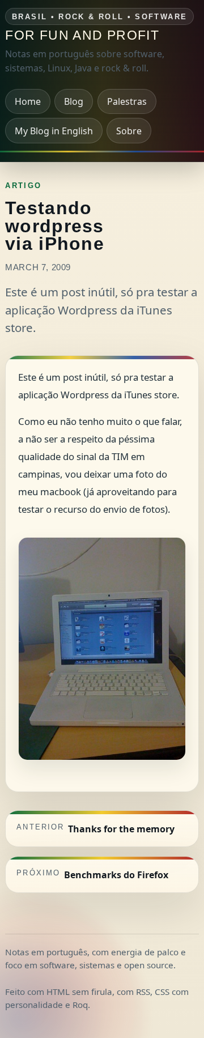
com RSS (133, 991)
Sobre (129, 131)
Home (28, 101)
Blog (73, 101)
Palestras (127, 101)
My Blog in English (54, 131)
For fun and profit (82, 35)
